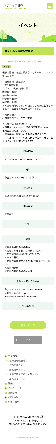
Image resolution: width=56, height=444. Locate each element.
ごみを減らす (16, 365)
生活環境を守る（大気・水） (24, 374)
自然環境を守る (17, 369)
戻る (28, 340)
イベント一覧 (15, 388)
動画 (10, 383)
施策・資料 (14, 401)
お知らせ (12, 392)
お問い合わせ (15, 397)
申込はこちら (28, 325)
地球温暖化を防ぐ (18, 360)
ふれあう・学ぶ (17, 378)
